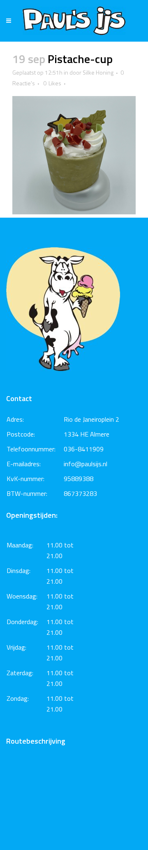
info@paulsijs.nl (85, 464)
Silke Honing (98, 72)
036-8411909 (84, 449)
